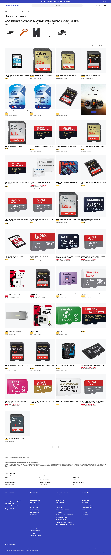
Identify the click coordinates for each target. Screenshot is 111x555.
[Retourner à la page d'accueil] (12, 5)
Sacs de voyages (8, 480)
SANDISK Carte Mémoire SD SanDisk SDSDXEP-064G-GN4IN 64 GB (42, 366)
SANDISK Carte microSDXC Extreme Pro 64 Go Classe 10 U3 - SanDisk (17, 183)
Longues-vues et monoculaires (45, 480)
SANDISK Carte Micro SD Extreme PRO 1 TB (91, 75)
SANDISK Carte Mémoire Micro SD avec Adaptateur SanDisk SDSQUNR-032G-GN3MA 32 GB (93, 402)
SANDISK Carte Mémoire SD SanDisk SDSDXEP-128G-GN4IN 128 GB (17, 366)
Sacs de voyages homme (10, 482)
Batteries (6, 477)
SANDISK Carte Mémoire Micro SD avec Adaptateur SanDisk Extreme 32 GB (42, 402)
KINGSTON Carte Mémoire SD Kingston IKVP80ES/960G (65, 366)
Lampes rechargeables (9, 484)
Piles (40, 477)
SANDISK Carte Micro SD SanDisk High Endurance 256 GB (68, 402)
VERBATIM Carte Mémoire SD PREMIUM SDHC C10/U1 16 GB (42, 111)
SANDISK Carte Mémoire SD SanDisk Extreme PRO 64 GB (93, 183)
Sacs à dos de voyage (43, 484)
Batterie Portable (8, 475)
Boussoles (41, 485)
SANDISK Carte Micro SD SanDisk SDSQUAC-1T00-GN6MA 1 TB (42, 257)
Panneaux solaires (43, 475)
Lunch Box (75, 484)
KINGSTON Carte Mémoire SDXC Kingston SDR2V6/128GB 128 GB (14, 257)
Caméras (11, 38)
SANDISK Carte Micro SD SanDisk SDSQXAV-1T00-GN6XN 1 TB (67, 183)
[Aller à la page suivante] (59, 447)
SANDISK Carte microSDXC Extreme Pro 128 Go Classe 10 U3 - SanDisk (67, 147)
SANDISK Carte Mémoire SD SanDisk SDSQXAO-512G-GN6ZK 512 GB (68, 293)
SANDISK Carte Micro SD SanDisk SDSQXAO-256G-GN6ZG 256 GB (16, 402)
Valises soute (76, 477)
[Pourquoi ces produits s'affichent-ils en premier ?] (89, 45)
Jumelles (36, 38)
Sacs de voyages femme (78, 482)
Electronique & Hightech (44, 479)
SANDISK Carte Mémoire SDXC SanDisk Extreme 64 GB (93, 147)
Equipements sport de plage (45, 482)
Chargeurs (75, 475)
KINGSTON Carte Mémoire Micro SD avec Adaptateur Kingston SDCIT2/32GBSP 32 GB (17, 293)
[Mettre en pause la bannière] (104, 1)
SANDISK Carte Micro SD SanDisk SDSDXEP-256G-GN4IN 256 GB (41, 293)
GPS (74, 480)
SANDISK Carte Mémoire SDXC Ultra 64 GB (14, 146)
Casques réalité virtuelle (62, 38)
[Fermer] (105, 1)
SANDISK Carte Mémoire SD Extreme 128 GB (66, 75)
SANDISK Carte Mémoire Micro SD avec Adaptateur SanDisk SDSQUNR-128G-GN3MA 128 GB (93, 257)
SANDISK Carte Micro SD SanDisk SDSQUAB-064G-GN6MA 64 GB (42, 220)
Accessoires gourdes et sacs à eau (12, 485)
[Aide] (99, 5)
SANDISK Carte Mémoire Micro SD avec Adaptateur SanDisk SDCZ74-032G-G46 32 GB (17, 330)
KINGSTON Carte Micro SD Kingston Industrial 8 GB (93, 365)
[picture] (17, 60)
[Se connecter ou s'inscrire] (102, 5)
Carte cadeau (103, 8)
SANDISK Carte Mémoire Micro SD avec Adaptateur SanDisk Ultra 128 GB (17, 220)
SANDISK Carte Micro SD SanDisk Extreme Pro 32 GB (93, 329)
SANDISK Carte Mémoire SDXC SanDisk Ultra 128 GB (68, 219)
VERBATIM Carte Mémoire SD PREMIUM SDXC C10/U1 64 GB (17, 111)
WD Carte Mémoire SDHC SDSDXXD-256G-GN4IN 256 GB (68, 111)
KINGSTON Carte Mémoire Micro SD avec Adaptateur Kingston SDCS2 (42, 330)
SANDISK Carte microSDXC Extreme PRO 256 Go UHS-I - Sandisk (42, 147)
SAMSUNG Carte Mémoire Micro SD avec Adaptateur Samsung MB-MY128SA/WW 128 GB (68, 257)
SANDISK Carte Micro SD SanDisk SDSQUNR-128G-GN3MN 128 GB (93, 293)
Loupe (23, 38)
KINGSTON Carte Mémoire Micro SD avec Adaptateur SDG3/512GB (17, 76)
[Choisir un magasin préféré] (96, 5)
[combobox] (102, 45)
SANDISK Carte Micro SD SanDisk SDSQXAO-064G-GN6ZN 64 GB (67, 330)
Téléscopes (49, 38)
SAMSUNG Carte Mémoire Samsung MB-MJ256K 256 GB (42, 183)
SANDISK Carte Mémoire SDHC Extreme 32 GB (41, 75)
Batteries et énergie (9, 479)
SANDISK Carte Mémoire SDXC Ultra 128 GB (15, 438)
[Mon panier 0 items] (105, 5)
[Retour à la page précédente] (51, 447)
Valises (74, 479)
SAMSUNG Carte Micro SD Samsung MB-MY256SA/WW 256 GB (90, 220)
